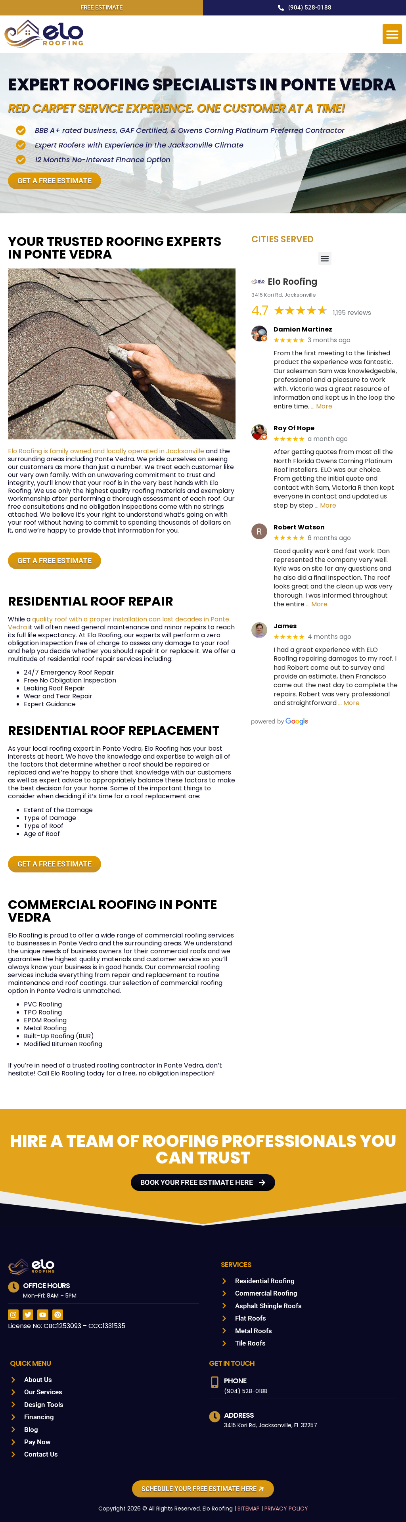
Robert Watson (299, 527)
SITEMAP (248, 1508)
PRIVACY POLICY (286, 1508)
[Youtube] (42, 1314)
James (285, 626)
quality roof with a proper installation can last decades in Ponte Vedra (118, 623)
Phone (235, 1381)
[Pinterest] (57, 1314)
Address (239, 1415)
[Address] (214, 1416)
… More (321, 406)
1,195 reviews (352, 312)
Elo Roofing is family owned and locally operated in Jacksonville (106, 451)
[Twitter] (28, 1314)
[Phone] (214, 1382)
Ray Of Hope (294, 428)
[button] (392, 34)
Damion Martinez (303, 329)
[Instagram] (13, 1314)
